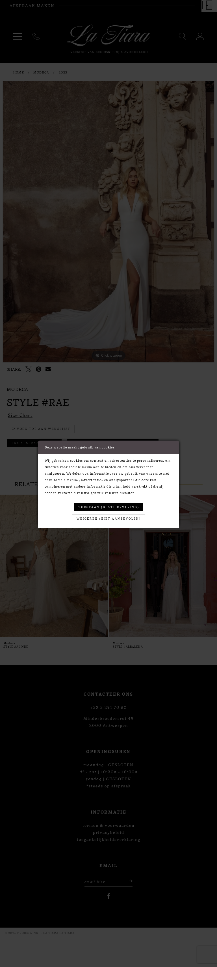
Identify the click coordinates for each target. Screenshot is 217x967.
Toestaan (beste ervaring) (108, 507)
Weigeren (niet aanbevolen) (109, 518)
